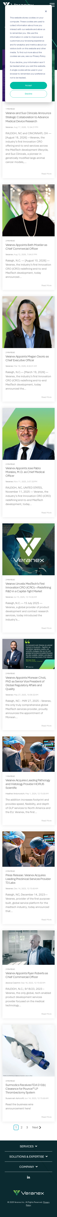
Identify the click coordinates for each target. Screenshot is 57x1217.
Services (27, 1146)
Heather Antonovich (15, 793)
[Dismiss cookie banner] (46, 12)
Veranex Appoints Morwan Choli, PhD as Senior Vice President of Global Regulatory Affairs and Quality (26, 683)
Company (26, 1167)
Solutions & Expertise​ (26, 1157)
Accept (28, 85)
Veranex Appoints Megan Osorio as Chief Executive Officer (27, 358)
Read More (46, 174)
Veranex (9, 254)
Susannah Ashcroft (15, 1098)
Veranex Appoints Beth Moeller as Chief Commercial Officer (26, 247)
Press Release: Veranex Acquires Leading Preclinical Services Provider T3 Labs (28, 879)
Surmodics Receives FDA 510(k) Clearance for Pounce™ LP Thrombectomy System (26, 1088)
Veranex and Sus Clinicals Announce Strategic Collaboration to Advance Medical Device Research (28, 117)
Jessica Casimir (13, 982)
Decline (28, 93)
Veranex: (10, 127)
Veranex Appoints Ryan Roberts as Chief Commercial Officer (27, 975)
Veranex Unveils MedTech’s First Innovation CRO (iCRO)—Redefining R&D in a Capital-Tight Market (28, 587)
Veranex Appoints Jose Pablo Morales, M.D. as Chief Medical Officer (25, 472)
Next (35, 1127)
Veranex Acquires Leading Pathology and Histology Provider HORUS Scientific (28, 784)
